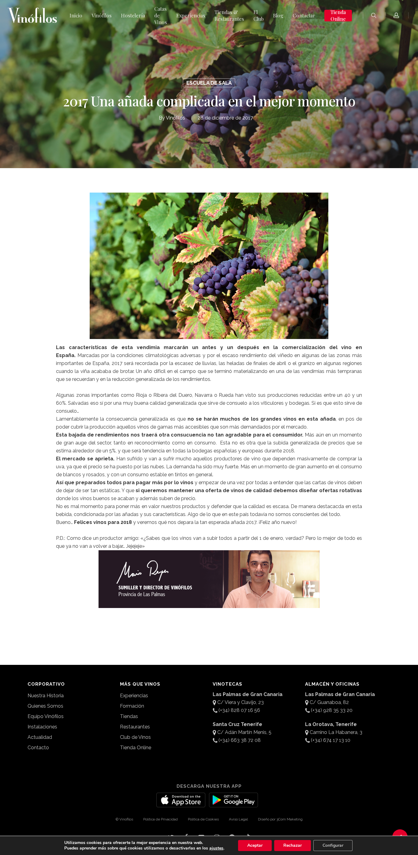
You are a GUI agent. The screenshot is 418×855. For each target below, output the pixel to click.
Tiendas (129, 716)
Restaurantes (135, 727)
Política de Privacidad (160, 819)
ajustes (216, 848)
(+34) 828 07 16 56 (239, 710)
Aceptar (255, 845)
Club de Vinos (135, 737)
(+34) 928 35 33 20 (332, 710)
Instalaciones (42, 727)
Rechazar (292, 845)
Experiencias (134, 695)
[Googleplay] (233, 804)
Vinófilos (175, 118)
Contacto (38, 747)
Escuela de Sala (209, 83)
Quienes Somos (45, 706)
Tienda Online (135, 747)
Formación (132, 706)
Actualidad (40, 737)
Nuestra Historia (46, 695)
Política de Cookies (203, 819)
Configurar (333, 845)
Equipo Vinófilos (46, 716)
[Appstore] (180, 804)
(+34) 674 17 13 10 (330, 740)
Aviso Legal (238, 819)
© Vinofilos (124, 819)
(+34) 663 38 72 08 (239, 740)
